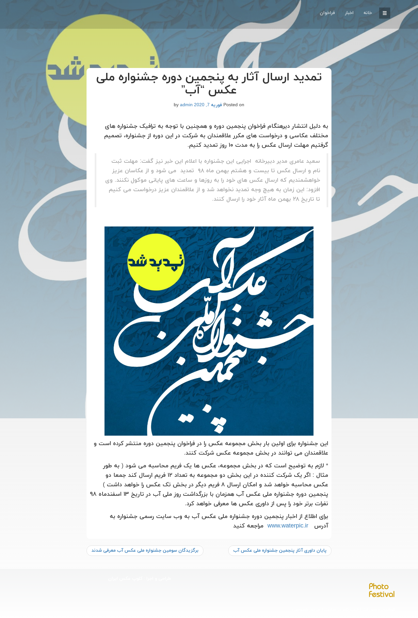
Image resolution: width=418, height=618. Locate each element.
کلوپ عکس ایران (125, 579)
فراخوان (327, 13)
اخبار (349, 13)
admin (186, 105)
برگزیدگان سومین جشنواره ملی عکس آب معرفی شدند (145, 550)
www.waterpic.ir (287, 526)
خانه (367, 13)
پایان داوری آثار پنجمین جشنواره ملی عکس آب (280, 550)
